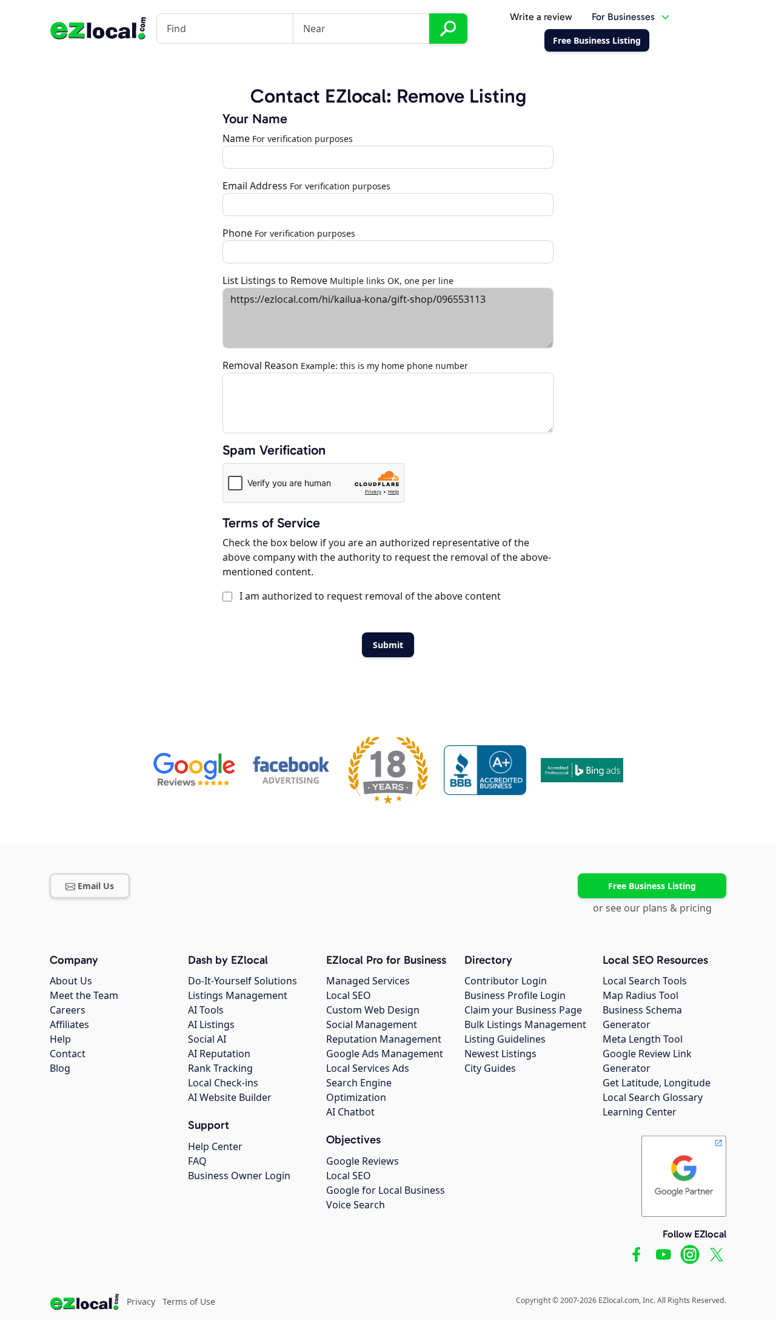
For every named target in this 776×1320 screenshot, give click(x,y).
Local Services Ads (367, 1068)
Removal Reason (260, 365)
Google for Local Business (385, 1190)
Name (236, 138)
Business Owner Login (239, 1175)
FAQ (197, 1161)
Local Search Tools (645, 980)
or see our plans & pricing (652, 908)
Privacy (141, 1301)
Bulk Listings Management (525, 1024)
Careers (67, 1010)
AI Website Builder (230, 1097)
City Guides (490, 1068)
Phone (237, 233)
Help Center (215, 1146)
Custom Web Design (373, 1010)
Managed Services (368, 980)
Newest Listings (500, 1053)
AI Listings (211, 1024)
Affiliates (69, 1024)
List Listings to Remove (274, 280)
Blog (60, 1068)
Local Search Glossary (653, 1097)
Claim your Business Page (523, 1010)
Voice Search (355, 1204)
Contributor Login (505, 980)
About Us (71, 980)
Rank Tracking (220, 1068)
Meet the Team (84, 995)
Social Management (371, 1024)
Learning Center (640, 1112)
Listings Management (237, 995)
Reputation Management (383, 1039)
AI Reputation (219, 1053)
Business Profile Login (515, 995)
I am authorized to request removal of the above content (368, 596)
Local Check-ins (223, 1082)
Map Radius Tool (640, 995)
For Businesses (623, 16)
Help (60, 1039)
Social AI (207, 1039)
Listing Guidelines (505, 1039)
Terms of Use (188, 1301)
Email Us (96, 886)
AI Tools (206, 1010)
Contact (67, 1053)
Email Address (254, 185)
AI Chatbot (350, 1112)
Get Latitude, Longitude (657, 1082)
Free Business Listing (652, 886)
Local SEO (348, 995)
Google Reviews (362, 1161)
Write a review (541, 16)
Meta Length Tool (643, 1039)
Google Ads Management (384, 1053)
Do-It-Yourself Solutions (242, 980)
